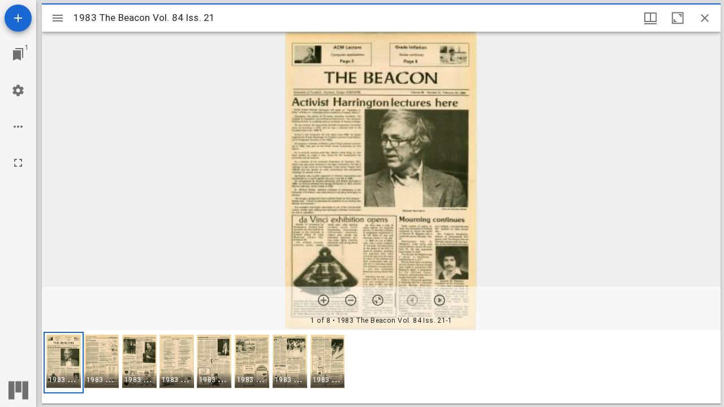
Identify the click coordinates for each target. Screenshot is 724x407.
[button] (63, 363)
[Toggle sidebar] (57, 18)
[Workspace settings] (18, 90)
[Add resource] (18, 18)
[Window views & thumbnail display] (650, 18)
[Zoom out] (350, 300)
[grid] (381, 367)
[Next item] (439, 300)
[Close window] (704, 18)
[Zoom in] (323, 300)
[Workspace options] (18, 126)
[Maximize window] (677, 18)
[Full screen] (18, 162)
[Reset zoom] (377, 300)
